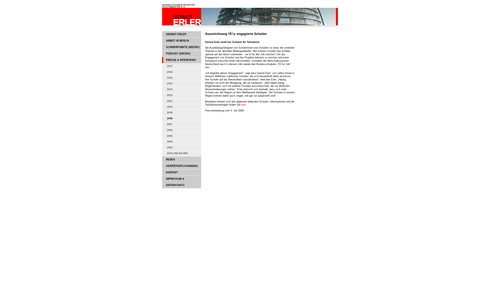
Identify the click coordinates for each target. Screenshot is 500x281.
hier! (243, 104)
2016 (169, 72)
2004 (169, 141)
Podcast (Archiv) (178, 53)
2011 (169, 101)
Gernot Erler (176, 34)
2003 (169, 147)
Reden (170, 159)
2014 (169, 83)
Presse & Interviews (181, 60)
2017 (169, 66)
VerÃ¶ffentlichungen (181, 166)
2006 (169, 130)
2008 (169, 118)
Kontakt (172, 172)
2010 (169, 107)
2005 (169, 136)
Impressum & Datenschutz (175, 182)
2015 (169, 78)
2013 (169, 89)
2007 (169, 124)
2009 (169, 112)
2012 (169, 95)
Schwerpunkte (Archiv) (182, 47)
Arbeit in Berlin (177, 40)
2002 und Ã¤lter (177, 153)
